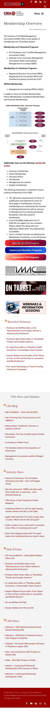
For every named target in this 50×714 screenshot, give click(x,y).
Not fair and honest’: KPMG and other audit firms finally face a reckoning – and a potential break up (23, 492)
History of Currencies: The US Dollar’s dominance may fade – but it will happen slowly (22, 481)
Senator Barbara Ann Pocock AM (19, 608)
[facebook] (31, 2)
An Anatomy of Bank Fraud (16, 442)
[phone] (45, 6)
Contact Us (25, 692)
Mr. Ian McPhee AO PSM (15, 602)
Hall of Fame (14, 549)
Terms (17, 692)
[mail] (45, 2)
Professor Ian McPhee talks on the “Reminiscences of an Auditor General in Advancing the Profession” (24, 331)
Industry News (15, 472)
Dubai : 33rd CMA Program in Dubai (20, 660)
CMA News (12, 621)
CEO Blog (12, 406)
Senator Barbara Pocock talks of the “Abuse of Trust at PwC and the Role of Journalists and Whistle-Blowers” (25, 358)
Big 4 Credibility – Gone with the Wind (21, 412)
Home (30, 29)
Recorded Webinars (19, 322)
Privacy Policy (8, 692)
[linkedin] (40, 2)
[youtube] (36, 2)
